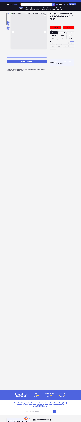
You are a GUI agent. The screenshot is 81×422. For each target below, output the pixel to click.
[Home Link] (14, 4)
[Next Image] (45, 32)
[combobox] (36, 4)
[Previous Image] (13, 32)
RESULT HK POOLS (27, 62)
